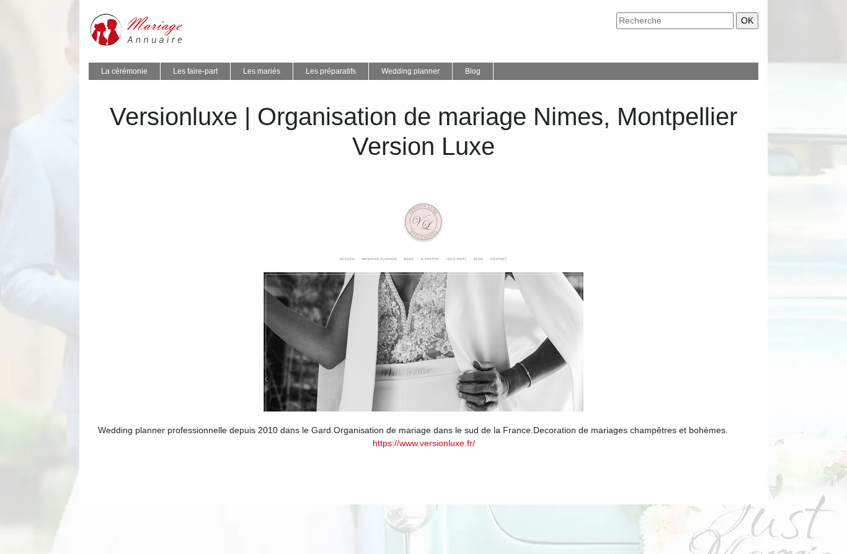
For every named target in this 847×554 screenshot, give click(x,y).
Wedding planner (410, 71)
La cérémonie (124, 71)
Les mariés (261, 71)
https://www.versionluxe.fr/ (424, 443)
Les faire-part (195, 71)
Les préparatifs (331, 71)
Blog (473, 71)
